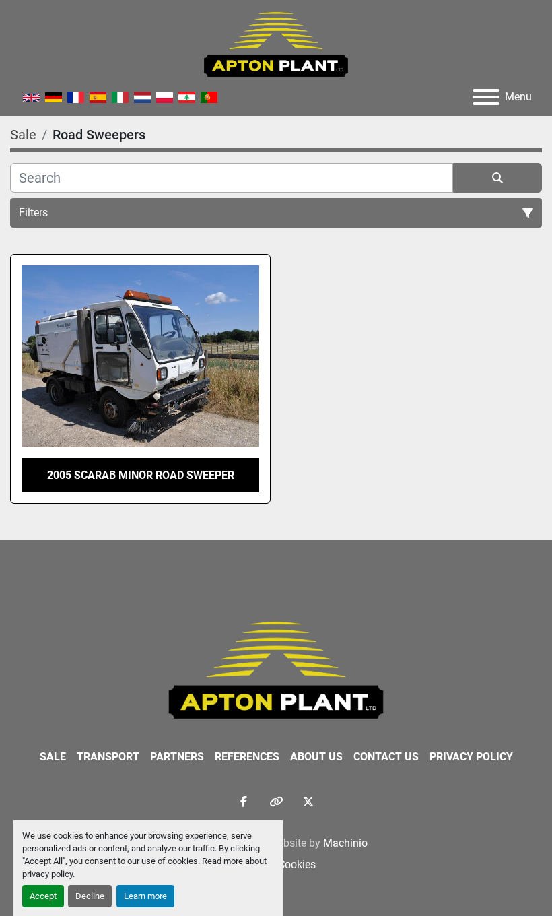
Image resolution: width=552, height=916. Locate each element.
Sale (53, 756)
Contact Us (386, 756)
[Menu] (486, 97)
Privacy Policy (471, 756)
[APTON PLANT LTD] (276, 669)
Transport (108, 756)
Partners (177, 756)
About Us (316, 756)
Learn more (145, 896)
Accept (43, 896)
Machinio (345, 843)
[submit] (497, 178)
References (247, 756)
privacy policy (47, 874)
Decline (89, 896)
